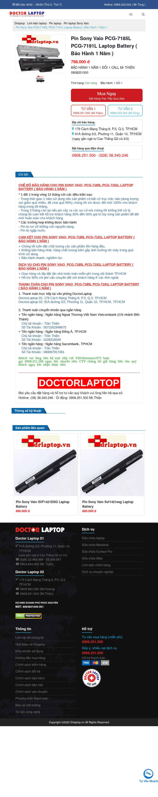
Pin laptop (55, 23)
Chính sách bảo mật (29, 685)
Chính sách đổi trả (27, 671)
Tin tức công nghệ (27, 712)
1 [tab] (43, 82)
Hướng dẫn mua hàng (30, 658)
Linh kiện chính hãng (96, 565)
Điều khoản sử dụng (29, 651)
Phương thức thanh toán (31, 698)
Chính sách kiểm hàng (30, 664)
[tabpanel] (40, 79)
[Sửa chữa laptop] (65, 14)
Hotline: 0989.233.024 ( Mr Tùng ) (124, 4)
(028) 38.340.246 (113, 155)
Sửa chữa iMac (92, 558)
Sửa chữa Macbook (95, 544)
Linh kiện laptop (37, 23)
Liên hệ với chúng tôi (29, 637)
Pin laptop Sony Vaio (76, 23)
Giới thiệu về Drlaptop (30, 644)
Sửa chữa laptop (93, 538)
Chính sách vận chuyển (31, 691)
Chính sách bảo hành (30, 678)
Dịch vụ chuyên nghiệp (97, 571)
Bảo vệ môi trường (27, 705)
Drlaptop (19, 23)
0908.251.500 (84, 155)
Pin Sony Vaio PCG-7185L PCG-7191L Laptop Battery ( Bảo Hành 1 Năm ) (61, 27)
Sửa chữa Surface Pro (97, 551)
